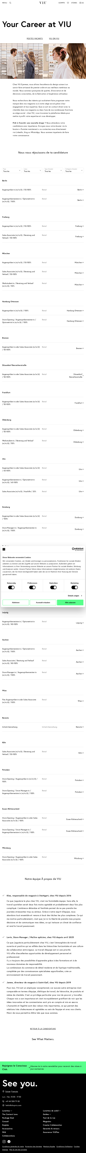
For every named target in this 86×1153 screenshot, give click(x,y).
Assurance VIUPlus (51, 1132)
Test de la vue (49, 1118)
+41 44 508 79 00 (13, 1101)
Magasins (47, 1121)
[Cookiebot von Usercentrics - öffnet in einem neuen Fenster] (73, 549)
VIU (43, 3)
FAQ (4, 1132)
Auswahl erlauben (43, 602)
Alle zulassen (70, 602)
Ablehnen (15, 602)
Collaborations (8, 1136)
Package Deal (8, 1118)
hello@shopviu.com (13, 1105)
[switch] (32, 587)
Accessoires (7, 1128)
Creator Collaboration (52, 1125)
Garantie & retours (51, 1128)
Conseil (5, 1121)
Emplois (5, 1125)
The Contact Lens (10, 1114)
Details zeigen (73, 596)
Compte (62, 3)
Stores (74, 3)
